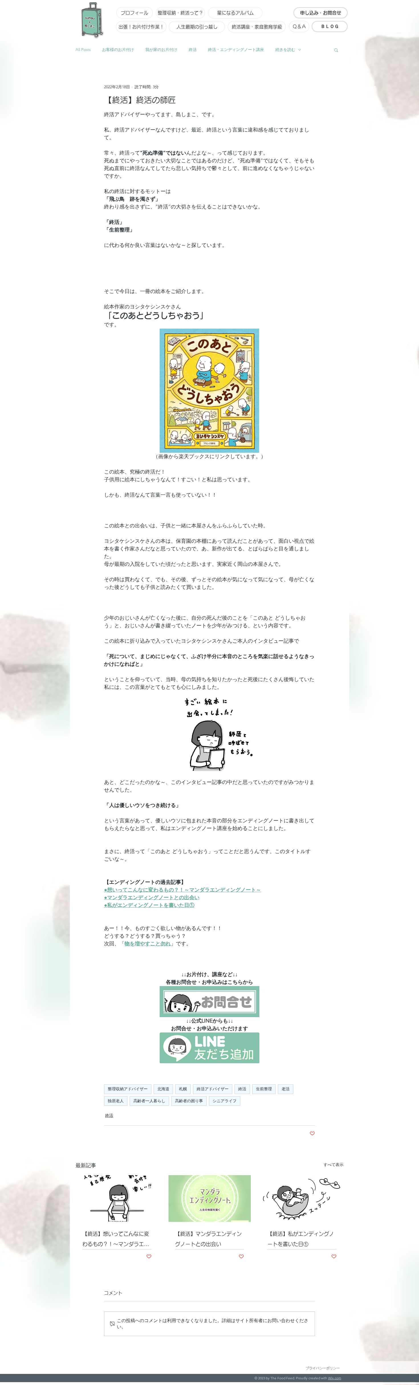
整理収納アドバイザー (128, 1088)
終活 (193, 49)
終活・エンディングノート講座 (236, 49)
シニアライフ (225, 1100)
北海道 (163, 1088)
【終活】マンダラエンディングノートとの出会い (208, 1239)
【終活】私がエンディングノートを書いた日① (300, 1239)
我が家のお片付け (161, 49)
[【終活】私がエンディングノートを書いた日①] (302, 1198)
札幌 (183, 1088)
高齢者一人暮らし (149, 1100)
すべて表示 (333, 1164)
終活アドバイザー (213, 1088)
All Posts (83, 49)
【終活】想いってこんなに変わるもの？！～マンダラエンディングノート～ (115, 1240)
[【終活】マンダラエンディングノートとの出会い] (209, 1198)
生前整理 (264, 1088)
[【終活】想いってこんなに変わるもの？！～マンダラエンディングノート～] (117, 1198)
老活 (286, 1088)
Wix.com (334, 1378)
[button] (336, 50)
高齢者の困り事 (189, 1100)
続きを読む (285, 49)
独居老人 (116, 1100)
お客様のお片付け (118, 49)
